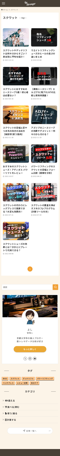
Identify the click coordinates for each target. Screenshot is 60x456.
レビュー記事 (22, 383)
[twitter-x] (25, 358)
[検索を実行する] (55, 287)
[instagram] (30, 358)
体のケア (34, 383)
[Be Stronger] (30, 3)
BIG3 (5, 378)
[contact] (35, 358)
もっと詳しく (30, 349)
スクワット (15, 378)
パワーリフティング (45, 378)
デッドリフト (28, 378)
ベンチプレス (8, 383)
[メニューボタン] (3, 3)
